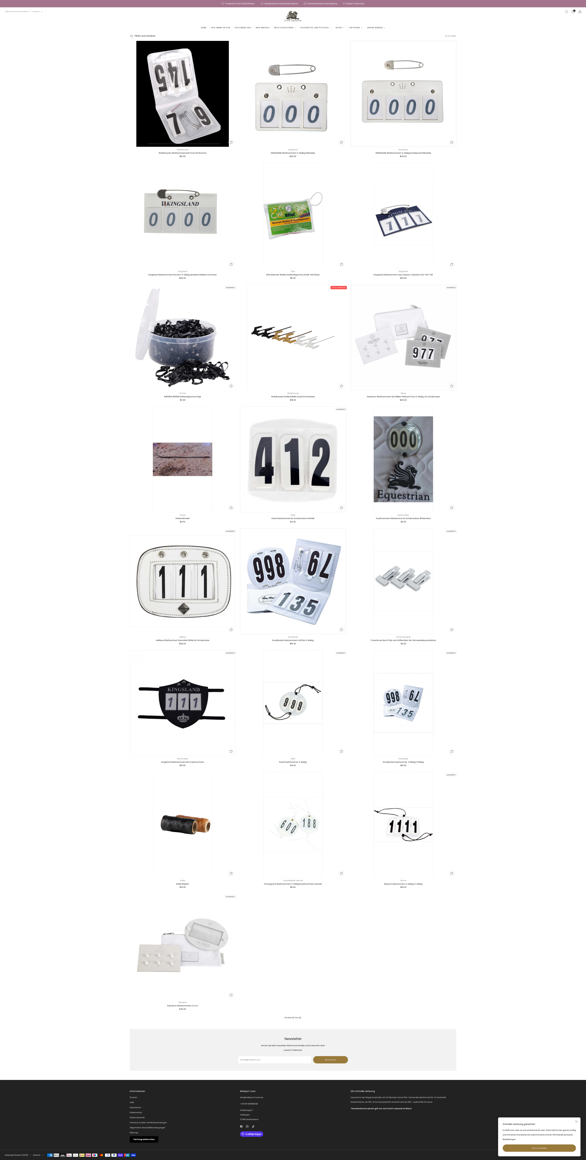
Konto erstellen (539, 1148)
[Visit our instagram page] (247, 1126)
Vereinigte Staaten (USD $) (16, 12)
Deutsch (36, 12)
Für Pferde (354, 27)
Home (203, 27)
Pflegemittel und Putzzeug (314, 27)
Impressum (135, 1107)
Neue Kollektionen (283, 27)
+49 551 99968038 (249, 1103)
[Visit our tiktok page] (253, 1126)
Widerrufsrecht (137, 1117)
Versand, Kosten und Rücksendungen (148, 1122)
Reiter (339, 27)
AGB (132, 1102)
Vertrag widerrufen (144, 1139)
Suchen (133, 1097)
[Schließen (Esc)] (576, 1121)
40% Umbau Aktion (220, 27)
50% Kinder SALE (243, 27)
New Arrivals (262, 27)
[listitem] (238, 3)
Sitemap (134, 1132)
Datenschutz (136, 1112)
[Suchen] (566, 11)
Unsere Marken (375, 27)
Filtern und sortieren (145, 35)
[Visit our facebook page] (241, 1126)
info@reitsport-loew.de (251, 1097)
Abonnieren (330, 1060)
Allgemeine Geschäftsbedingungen (147, 1127)
